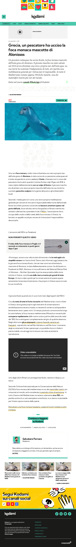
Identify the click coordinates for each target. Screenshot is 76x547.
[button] (4, 504)
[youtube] (65, 513)
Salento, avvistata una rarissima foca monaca (29, 474)
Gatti (20, 23)
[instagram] (61, 513)
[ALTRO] (15, 453)
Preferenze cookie (40, 536)
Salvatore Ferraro (32, 439)
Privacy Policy (39, 530)
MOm (44, 211)
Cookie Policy (39, 533)
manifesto (38, 522)
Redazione (38, 525)
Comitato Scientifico (41, 528)
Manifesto (6, 23)
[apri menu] (4, 17)
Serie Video (61, 23)
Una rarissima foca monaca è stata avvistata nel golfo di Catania (46, 475)
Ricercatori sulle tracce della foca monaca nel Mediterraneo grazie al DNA (12, 475)
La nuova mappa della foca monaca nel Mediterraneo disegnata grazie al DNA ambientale (63, 476)
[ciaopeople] (66, 542)
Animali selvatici (43, 23)
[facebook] (69, 513)
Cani (14, 23)
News (53, 23)
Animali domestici (30, 23)
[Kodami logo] (38, 17)
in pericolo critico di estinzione (51, 392)
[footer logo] (17, 514)
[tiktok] (56, 513)
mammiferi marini (57, 389)
